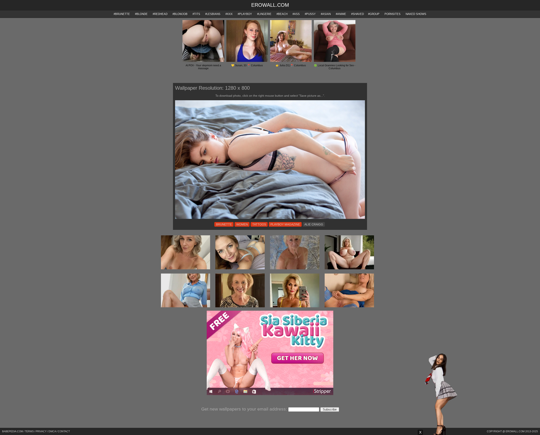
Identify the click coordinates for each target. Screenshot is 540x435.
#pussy (310, 14)
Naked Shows (416, 14)
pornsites (393, 14)
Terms (29, 431)
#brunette (122, 14)
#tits (196, 14)
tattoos (259, 224)
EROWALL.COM (270, 5)
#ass (296, 14)
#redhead (160, 14)
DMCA (52, 431)
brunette (224, 224)
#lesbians (212, 14)
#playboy (245, 14)
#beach (282, 14)
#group (373, 14)
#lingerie (264, 14)
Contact (64, 431)
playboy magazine (285, 224)
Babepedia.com (12, 431)
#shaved (357, 14)
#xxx (229, 14)
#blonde (141, 14)
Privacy (41, 431)
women (242, 224)
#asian (326, 14)
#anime (341, 14)
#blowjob (180, 14)
